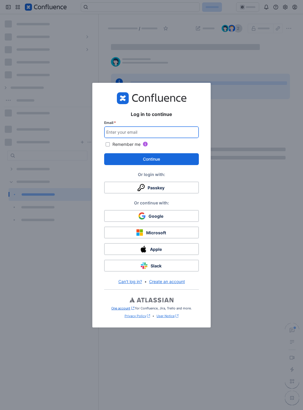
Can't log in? (130, 281)
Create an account (167, 281)
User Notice (166, 316)
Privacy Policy (135, 316)
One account (122, 308)
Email (110, 122)
